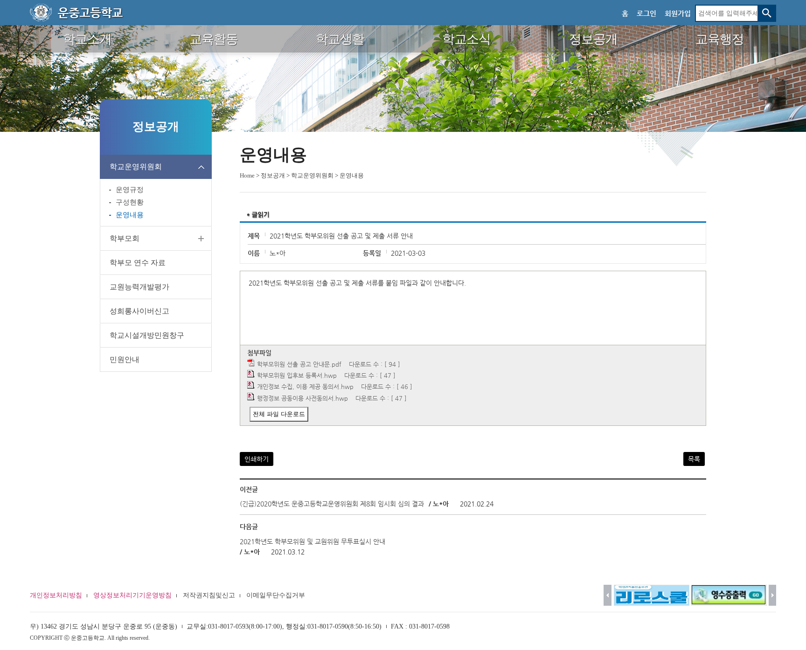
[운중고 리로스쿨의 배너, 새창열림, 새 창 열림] (651, 595)
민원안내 (124, 359)
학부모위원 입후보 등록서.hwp (297, 375)
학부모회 (124, 238)
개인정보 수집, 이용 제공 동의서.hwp (305, 386)
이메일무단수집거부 (275, 595)
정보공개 (273, 175)
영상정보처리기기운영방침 (132, 595)
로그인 (646, 13)
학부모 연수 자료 (138, 263)
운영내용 (130, 215)
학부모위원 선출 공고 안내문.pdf (299, 364)
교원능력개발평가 (139, 287)
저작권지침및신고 (209, 595)
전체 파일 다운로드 (279, 414)
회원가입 (678, 13)
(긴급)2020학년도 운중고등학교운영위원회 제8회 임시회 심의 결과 (332, 503)
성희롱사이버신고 (139, 311)
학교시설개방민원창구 (147, 335)
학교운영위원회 (136, 167)
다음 (773, 595)
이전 (607, 595)
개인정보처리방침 (56, 595)
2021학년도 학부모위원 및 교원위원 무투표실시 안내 (312, 541)
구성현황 (130, 202)
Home (247, 175)
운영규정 (130, 189)
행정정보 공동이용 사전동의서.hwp (302, 398)
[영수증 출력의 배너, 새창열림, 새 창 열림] (729, 595)
